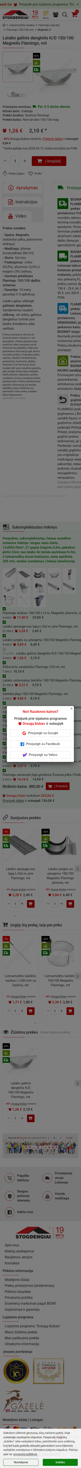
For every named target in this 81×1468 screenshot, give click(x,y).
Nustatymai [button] (21, 1462)
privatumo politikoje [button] (25, 1454)
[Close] (74, 710)
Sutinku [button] (60, 1462)
